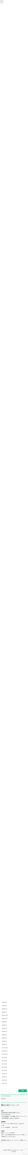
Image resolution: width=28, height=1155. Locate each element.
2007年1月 (4, 1083)
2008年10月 (5, 1018)
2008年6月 (4, 1028)
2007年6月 (4, 1067)
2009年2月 (4, 1008)
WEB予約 (3, 1098)
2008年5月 (4, 1031)
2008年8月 (4, 1021)
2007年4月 (4, 1073)
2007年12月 (5, 1047)
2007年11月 (4, 1051)
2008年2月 (4, 1041)
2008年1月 (4, 1044)
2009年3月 (4, 1005)
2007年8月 (4, 1060)
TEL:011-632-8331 (5, 1096)
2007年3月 (4, 1077)
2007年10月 (5, 1054)
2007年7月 (4, 1064)
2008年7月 (4, 1025)
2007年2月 (4, 1080)
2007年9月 (4, 1057)
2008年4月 (4, 1034)
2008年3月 (4, 1038)
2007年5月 (4, 1070)
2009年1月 (4, 1012)
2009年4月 (4, 1002)
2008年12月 (5, 1015)
